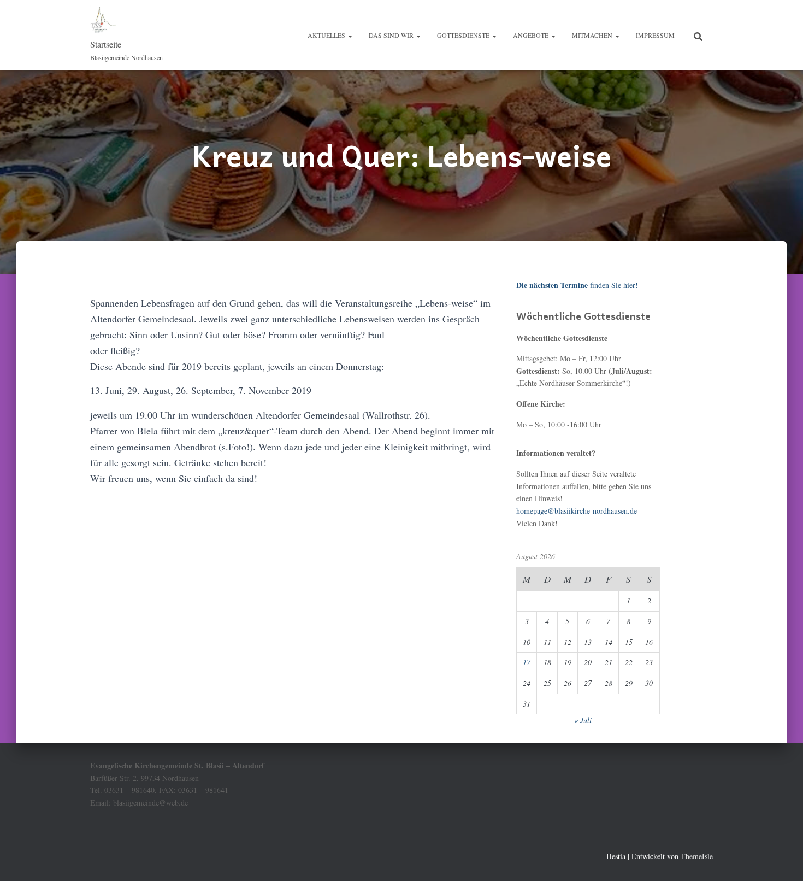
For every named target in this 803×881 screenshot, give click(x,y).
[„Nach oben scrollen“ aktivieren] (781, 859)
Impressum (655, 35)
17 (526, 662)
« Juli (583, 720)
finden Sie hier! (577, 285)
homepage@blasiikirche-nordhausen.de (576, 511)
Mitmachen (593, 35)
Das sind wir (392, 35)
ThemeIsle (697, 856)
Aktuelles (327, 35)
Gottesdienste (464, 35)
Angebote (531, 35)
